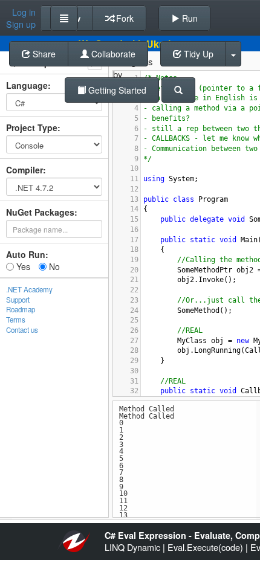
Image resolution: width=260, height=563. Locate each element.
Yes (22, 266)
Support (18, 299)
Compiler (24, 170)
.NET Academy (29, 289)
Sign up (21, 24)
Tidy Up (197, 54)
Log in (24, 12)
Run (189, 18)
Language (27, 85)
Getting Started (116, 90)
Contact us (22, 330)
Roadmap (20, 309)
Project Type (31, 127)
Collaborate (112, 54)
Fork (124, 18)
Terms (15, 319)
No (53, 266)
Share (43, 54)
